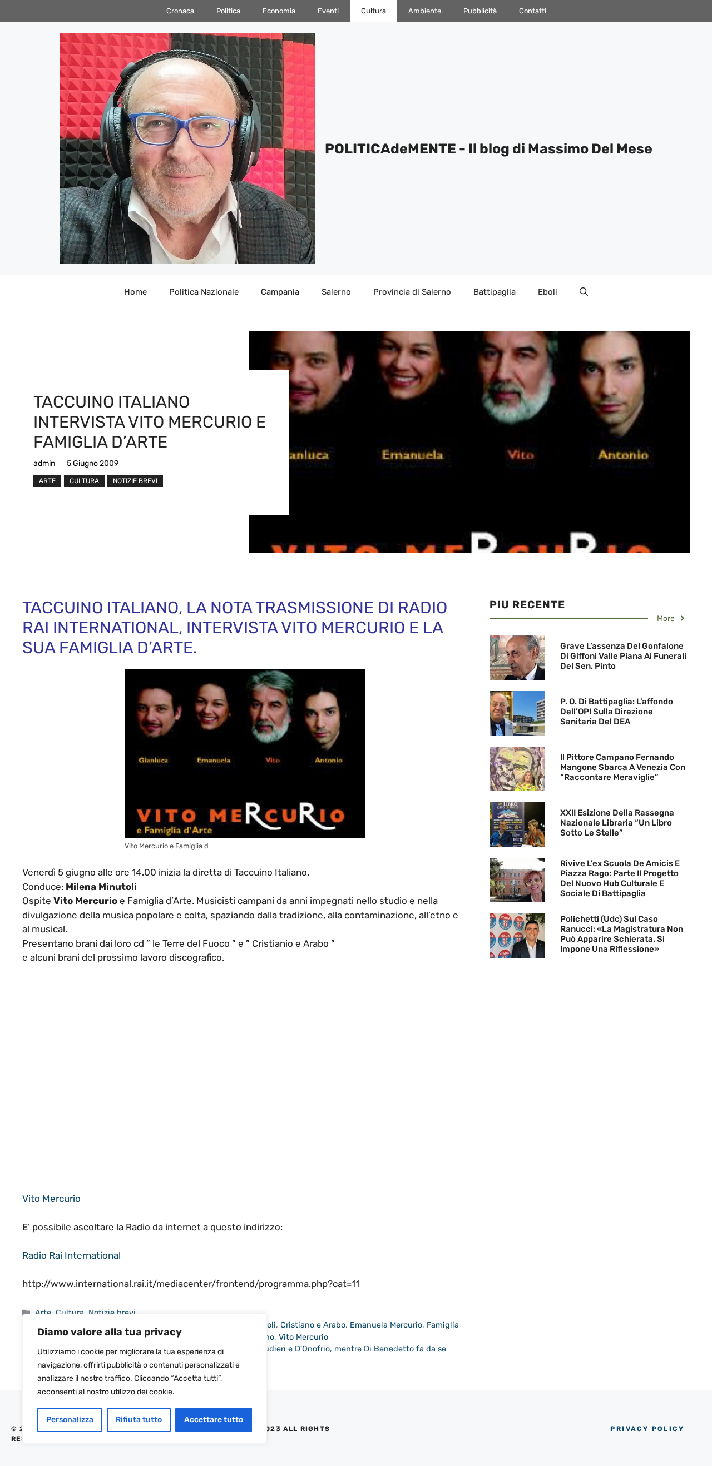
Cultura (373, 11)
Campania (280, 292)
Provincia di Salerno (412, 292)
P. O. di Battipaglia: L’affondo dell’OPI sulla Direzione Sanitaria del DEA (616, 712)
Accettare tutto (213, 1419)
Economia (279, 11)
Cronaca (180, 11)
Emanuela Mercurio (386, 1325)
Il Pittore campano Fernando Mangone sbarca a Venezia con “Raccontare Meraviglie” (622, 767)
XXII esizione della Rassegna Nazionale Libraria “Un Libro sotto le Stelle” (617, 823)
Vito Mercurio (51, 1198)
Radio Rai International (71, 1255)
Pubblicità (480, 11)
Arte (47, 481)
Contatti (532, 11)
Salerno (336, 292)
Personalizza (69, 1419)
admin (44, 463)
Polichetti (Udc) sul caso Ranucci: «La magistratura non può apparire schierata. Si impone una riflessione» (621, 934)
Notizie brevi (135, 481)
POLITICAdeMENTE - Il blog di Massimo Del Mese (488, 149)
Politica (228, 11)
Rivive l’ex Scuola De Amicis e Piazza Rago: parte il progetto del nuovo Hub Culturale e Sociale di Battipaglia (620, 878)
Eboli (547, 292)
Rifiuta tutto (139, 1419)
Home (135, 292)
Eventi (328, 11)
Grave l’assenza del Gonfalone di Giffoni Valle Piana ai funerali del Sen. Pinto (623, 656)
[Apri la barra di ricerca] (583, 292)
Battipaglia (494, 292)
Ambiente (424, 11)
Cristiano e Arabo (312, 1325)
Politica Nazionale (204, 292)
